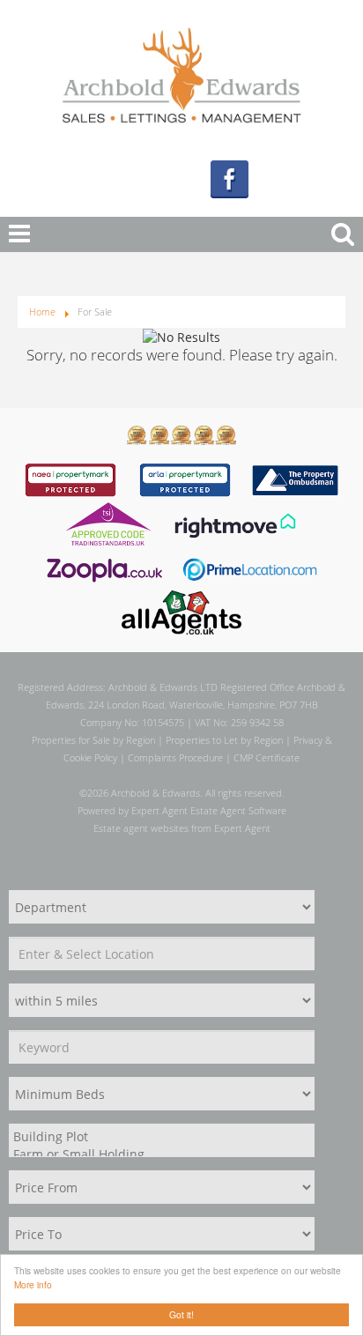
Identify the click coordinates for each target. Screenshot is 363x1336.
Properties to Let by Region (224, 739)
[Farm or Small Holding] (159, 1154)
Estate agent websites (141, 828)
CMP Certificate (266, 757)
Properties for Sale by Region (93, 739)
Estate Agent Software (238, 810)
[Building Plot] (159, 1137)
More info (33, 1284)
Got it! (181, 1314)
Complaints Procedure (175, 757)
